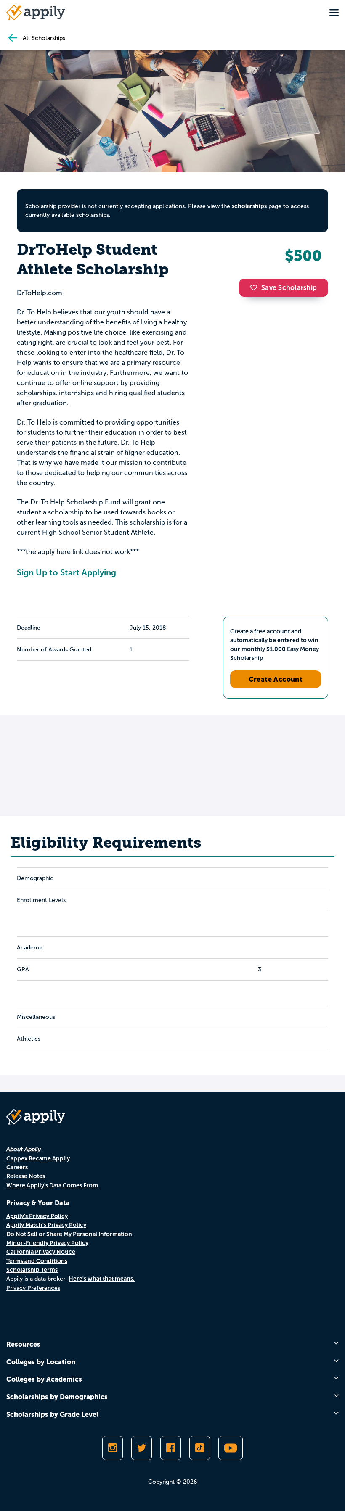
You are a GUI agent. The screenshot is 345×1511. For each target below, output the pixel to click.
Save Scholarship (289, 287)
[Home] (35, 13)
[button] (255, 287)
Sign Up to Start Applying (66, 572)
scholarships (249, 206)
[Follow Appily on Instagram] (112, 1448)
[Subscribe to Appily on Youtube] (230, 1448)
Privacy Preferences (33, 1288)
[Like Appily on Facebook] (170, 1448)
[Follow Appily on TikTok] (199, 1448)
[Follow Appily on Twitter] (141, 1448)
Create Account (276, 679)
